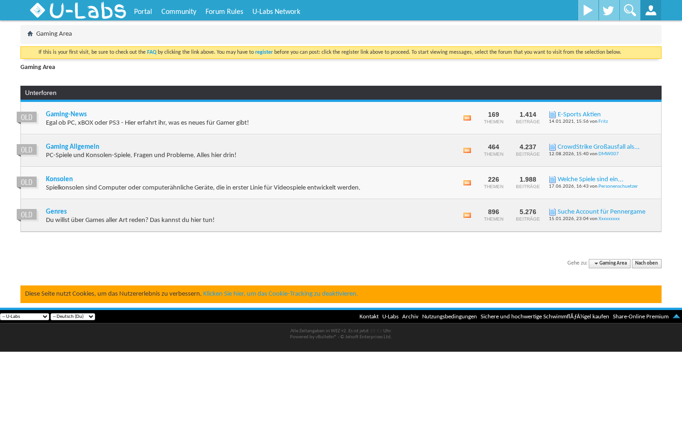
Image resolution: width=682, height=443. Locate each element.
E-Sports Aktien (579, 114)
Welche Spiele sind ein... (591, 179)
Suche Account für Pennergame (601, 212)
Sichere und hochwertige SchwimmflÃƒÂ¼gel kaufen (545, 317)
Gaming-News (66, 114)
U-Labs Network (276, 12)
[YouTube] (588, 10)
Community (178, 12)
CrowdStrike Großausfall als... (599, 147)
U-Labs (390, 317)
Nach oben (646, 263)
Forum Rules (224, 12)
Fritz (603, 121)
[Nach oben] (676, 317)
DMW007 (608, 154)
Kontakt (369, 317)
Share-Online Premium (641, 317)
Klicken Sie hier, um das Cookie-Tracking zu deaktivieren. (280, 294)
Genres (56, 212)
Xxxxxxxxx (609, 219)
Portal (143, 12)
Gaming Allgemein (72, 147)
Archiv (410, 317)
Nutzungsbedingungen (449, 317)
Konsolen (59, 179)
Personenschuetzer (618, 186)
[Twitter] (608, 10)
